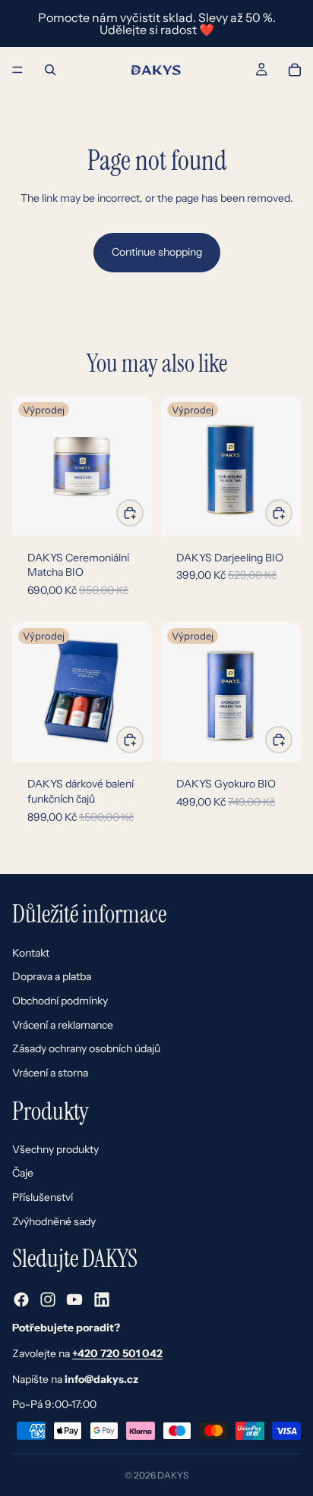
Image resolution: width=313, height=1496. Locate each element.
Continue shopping (157, 252)
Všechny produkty (55, 1149)
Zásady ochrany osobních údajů (86, 1049)
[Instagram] (48, 1300)
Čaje (22, 1173)
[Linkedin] (102, 1300)
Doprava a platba (51, 977)
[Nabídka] (17, 69)
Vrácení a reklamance (62, 1025)
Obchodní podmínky (60, 1000)
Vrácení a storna (50, 1073)
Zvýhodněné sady (54, 1221)
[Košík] (294, 69)
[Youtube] (74, 1300)
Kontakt (30, 953)
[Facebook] (21, 1300)
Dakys (172, 1475)
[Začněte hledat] (50, 69)
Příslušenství (42, 1197)
